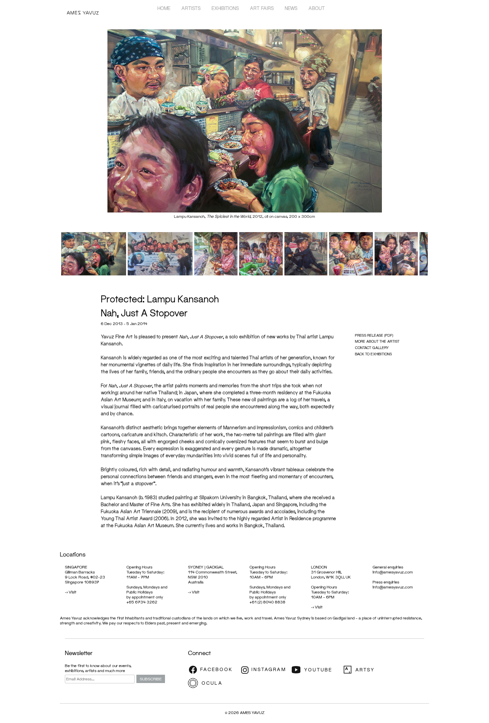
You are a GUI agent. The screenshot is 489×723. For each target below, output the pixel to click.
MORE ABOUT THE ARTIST (377, 341)
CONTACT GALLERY (372, 347)
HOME (163, 8)
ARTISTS (191, 8)
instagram (264, 669)
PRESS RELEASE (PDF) (374, 335)
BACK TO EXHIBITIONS (373, 354)
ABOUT (316, 8)
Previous (51, 126)
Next (437, 126)
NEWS (291, 8)
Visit (73, 591)
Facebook (213, 669)
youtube (316, 669)
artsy (368, 669)
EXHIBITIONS (225, 8)
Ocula (213, 683)
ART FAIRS (262, 8)
